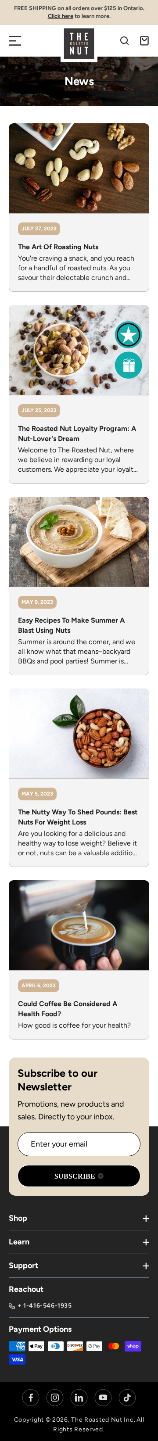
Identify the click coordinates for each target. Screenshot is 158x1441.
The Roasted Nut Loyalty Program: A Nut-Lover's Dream (77, 433)
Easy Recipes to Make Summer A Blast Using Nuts (71, 625)
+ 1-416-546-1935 (45, 1305)
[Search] (124, 41)
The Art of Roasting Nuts (58, 247)
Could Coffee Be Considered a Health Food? (67, 1009)
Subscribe (74, 1176)
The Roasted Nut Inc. (103, 1419)
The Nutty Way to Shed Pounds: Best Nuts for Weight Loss (77, 817)
